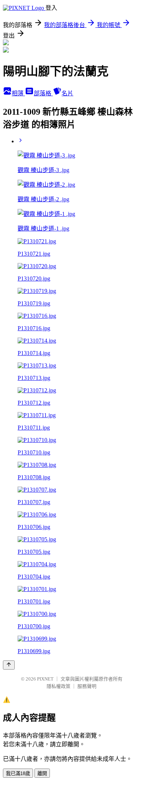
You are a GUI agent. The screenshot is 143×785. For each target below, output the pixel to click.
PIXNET (45, 679)
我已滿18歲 (18, 773)
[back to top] (9, 665)
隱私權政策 (58, 686)
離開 (42, 773)
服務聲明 (86, 686)
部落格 (43, 93)
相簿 (18, 93)
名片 (67, 93)
